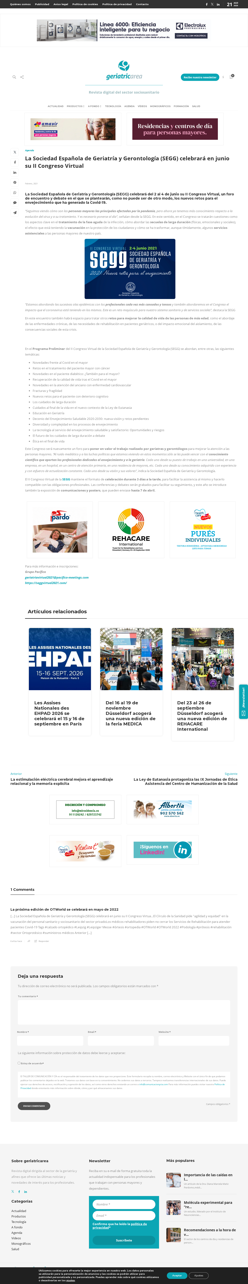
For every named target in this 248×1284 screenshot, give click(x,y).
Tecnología (113, 106)
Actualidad (56, 106)
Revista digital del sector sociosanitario (124, 92)
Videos (16, 1238)
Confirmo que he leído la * (120, 1225)
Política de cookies (85, 4)
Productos (74, 106)
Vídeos (142, 106)
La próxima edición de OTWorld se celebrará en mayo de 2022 (65, 910)
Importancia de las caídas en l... (208, 1177)
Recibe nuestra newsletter (200, 77)
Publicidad (42, 4)
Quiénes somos (20, 4)
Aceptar (177, 1275)
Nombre (23, 1032)
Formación (181, 106)
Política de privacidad (117, 4)
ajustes (70, 1280)
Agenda (129, 106)
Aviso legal (61, 4)
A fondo (93, 106)
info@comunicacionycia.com (153, 1084)
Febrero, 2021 (31, 183)
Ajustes (198, 1275)
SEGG (66, 479)
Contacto (142, 4)
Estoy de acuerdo (32, 1063)
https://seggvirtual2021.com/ (46, 583)
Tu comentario (28, 996)
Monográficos (160, 106)
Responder (44, 941)
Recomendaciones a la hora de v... (210, 1232)
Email (92, 1032)
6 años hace (16, 941)
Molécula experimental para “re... (208, 1204)
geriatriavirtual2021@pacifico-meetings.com (57, 577)
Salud (196, 106)
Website (164, 1032)
